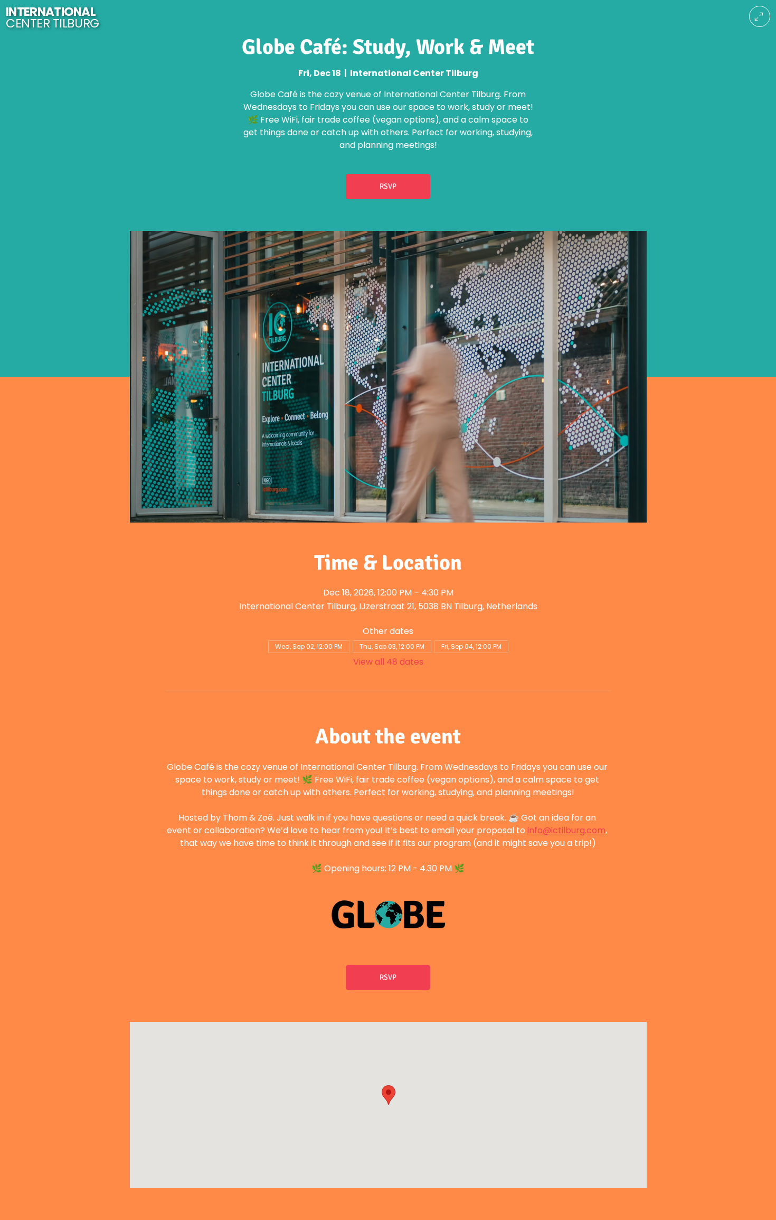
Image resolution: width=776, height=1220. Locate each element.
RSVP (388, 186)
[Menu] (759, 16)
